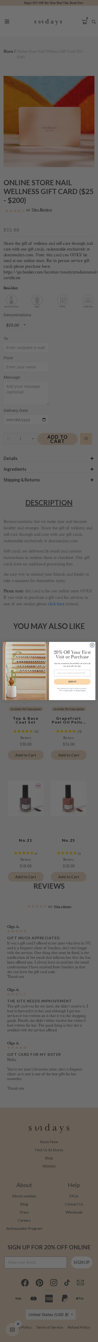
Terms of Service (80, 690)
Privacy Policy (68, 690)
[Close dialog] (92, 645)
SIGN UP (72, 681)
